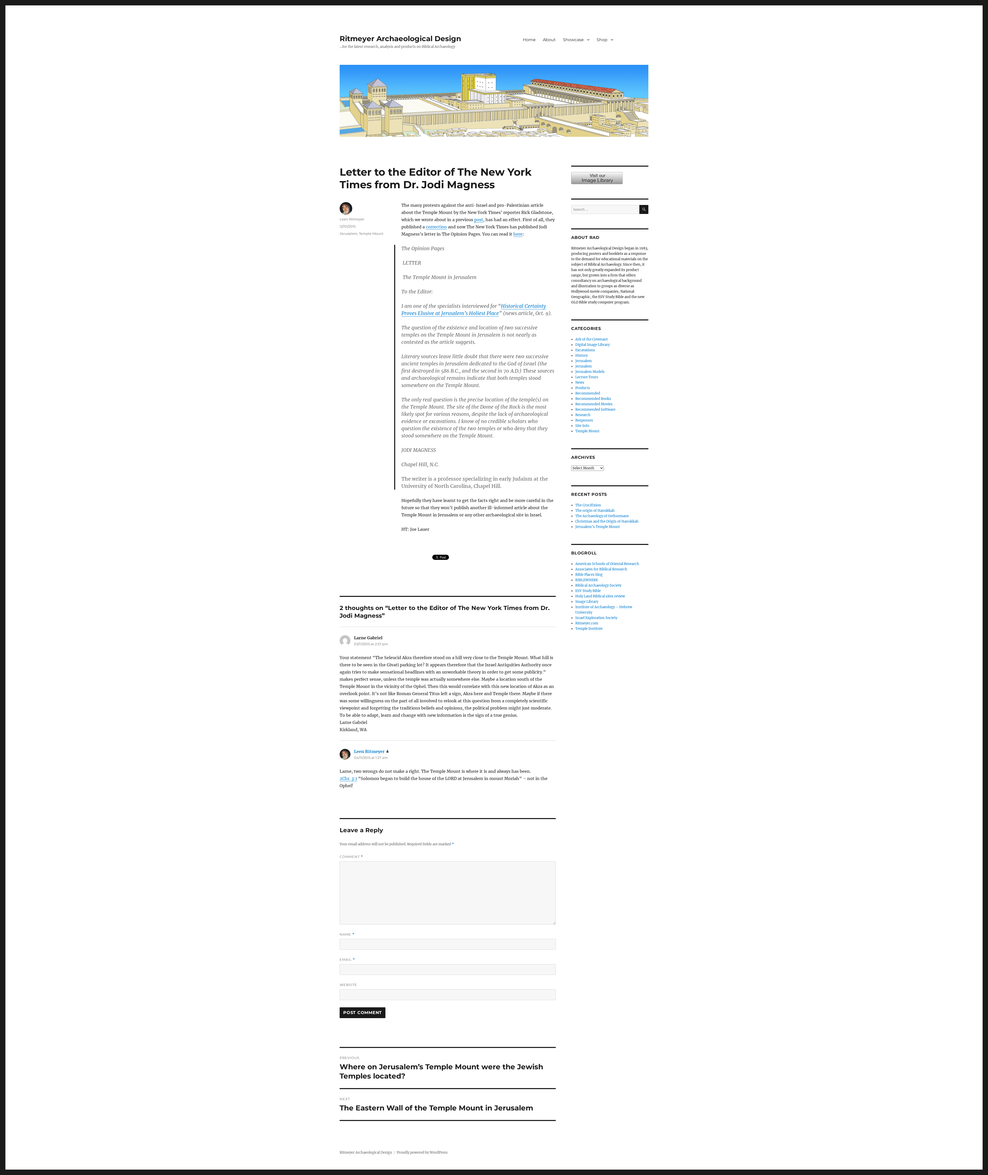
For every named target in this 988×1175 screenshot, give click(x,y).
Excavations (585, 350)
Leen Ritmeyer (352, 219)
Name (347, 934)
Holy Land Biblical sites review (600, 596)
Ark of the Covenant (591, 339)
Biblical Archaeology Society (598, 585)
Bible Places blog (589, 574)
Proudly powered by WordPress (422, 1152)
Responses (584, 420)
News (579, 382)
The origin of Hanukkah (595, 510)
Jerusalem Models (590, 372)
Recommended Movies (594, 404)
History (581, 355)
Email (347, 959)
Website (348, 985)
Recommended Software (595, 409)
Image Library (634, 45)
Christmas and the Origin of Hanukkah (607, 521)
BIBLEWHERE (586, 580)
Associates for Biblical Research (601, 569)
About (549, 39)
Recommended (587, 393)
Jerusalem (348, 233)
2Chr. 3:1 (348, 778)
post (478, 219)
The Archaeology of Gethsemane (602, 516)
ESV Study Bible (588, 591)
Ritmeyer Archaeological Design (400, 38)
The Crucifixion (588, 505)
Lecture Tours (586, 377)
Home (529, 39)
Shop (602, 39)
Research (582, 415)
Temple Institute (589, 628)
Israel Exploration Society (596, 618)
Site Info (582, 426)
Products (582, 388)
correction (436, 226)
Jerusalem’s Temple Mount (597, 527)
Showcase (573, 39)
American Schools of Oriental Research (607, 564)
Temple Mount (371, 233)
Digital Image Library (592, 345)
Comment (351, 857)
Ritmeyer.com (586, 623)
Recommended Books (593, 399)
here (518, 234)
